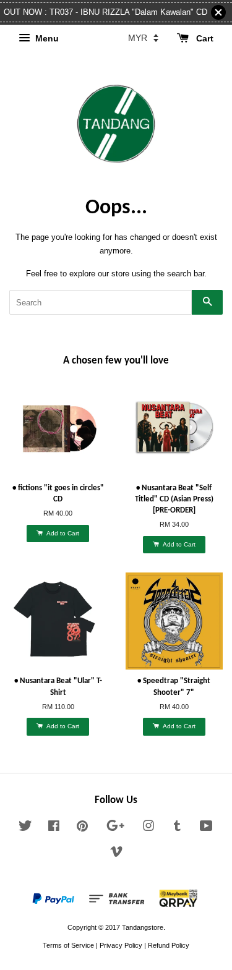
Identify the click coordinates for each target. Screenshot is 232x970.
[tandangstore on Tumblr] (177, 828)
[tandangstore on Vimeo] (116, 854)
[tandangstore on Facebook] (54, 828)
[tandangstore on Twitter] (25, 828)
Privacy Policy (121, 945)
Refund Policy (168, 945)
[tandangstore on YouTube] (206, 828)
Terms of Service (68, 945)
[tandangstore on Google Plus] (115, 828)
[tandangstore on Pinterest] (82, 828)
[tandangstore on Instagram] (148, 828)
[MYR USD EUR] (143, 37)
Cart (203, 38)
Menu (46, 38)
